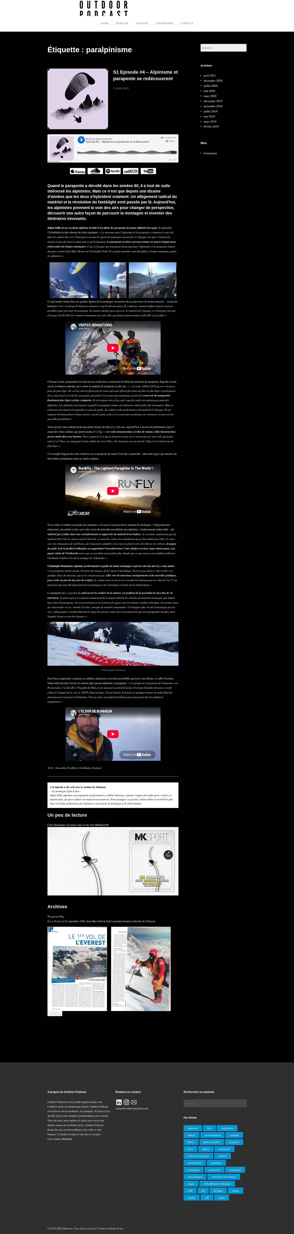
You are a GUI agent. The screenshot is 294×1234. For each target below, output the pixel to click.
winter (221, 1197)
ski (203, 1190)
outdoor (222, 1156)
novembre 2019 (213, 106)
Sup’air (164, 381)
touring (191, 1197)
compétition (227, 1128)
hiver (190, 1149)
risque (191, 1183)
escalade (234, 1135)
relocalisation (195, 1176)
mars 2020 (210, 96)
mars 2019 (210, 121)
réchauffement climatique (217, 1183)
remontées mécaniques (223, 1176)
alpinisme (193, 1128)
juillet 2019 (211, 111)
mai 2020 (209, 91)
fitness (191, 1142)
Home (104, 23)
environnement (212, 1135)
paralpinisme (195, 1163)
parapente (216, 1163)
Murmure (67, 1139)
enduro (191, 1135)
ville (207, 1197)
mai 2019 (209, 116)
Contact (187, 23)
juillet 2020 (211, 86)
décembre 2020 (213, 80)
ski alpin (218, 1190)
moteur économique (198, 1156)
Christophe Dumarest (59, 566)
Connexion (210, 153)
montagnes (224, 1149)
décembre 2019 (213, 101)
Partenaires (164, 23)
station (235, 1190)
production (214, 1170)
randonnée (235, 1170)
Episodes (122, 23)
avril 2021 (210, 75)
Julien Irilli (53, 228)
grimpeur (234, 1142)
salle (190, 1190)
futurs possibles (211, 1142)
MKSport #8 (102, 825)
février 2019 (211, 126)
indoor (205, 1149)
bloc (209, 1128)
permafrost (193, 1170)
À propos (142, 23)
